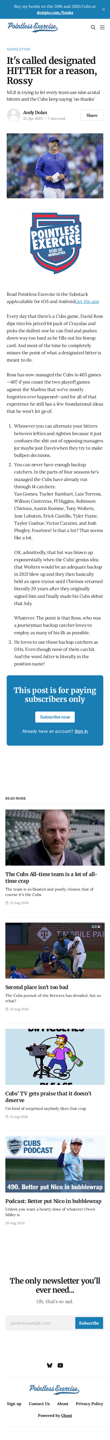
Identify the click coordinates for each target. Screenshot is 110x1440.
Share (92, 115)
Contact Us (39, 1403)
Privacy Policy (89, 1403)
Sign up (14, 1403)
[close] (103, 9)
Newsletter (18, 49)
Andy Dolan (35, 112)
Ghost (66, 1415)
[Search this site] (93, 27)
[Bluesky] (49, 1365)
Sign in (81, 731)
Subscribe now (55, 717)
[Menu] (102, 27)
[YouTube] (60, 1365)
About (62, 1403)
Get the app (87, 301)
